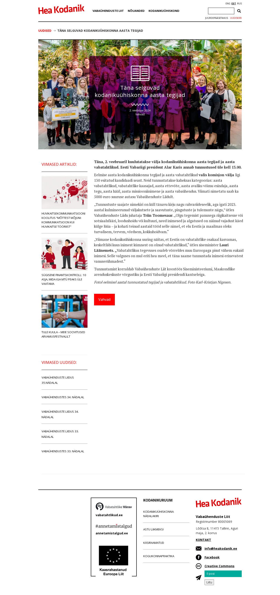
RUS (239, 3)
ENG (228, 3)
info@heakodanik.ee (221, 548)
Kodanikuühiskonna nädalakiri (158, 514)
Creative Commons (219, 566)
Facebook (212, 557)
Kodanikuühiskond (164, 11)
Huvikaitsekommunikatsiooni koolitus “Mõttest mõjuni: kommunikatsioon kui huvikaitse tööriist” (63, 220)
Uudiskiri (236, 17)
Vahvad (140, 114)
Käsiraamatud (153, 543)
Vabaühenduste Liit (108, 11)
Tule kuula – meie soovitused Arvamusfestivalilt (63, 334)
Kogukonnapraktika (158, 556)
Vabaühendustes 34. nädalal (63, 397)
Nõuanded (136, 11)
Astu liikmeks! (153, 529)
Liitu (209, 582)
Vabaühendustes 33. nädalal (63, 451)
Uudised (44, 30)
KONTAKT (203, 540)
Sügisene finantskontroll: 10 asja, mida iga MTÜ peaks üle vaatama (64, 279)
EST (233, 3)
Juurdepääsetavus (216, 17)
